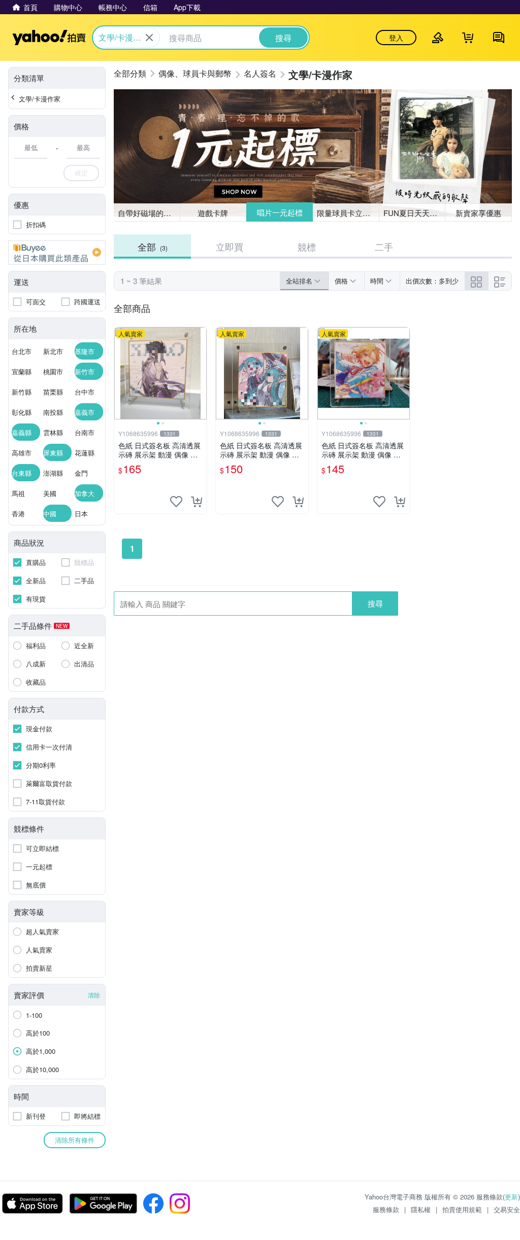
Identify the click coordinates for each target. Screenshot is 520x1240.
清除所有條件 (74, 1140)
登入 (396, 37)
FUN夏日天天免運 (414, 212)
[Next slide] (200, 373)
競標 (307, 246)
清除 (94, 994)
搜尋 (375, 603)
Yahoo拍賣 (49, 37)
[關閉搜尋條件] (149, 37)
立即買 (229, 246)
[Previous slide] (120, 373)
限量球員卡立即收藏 (348, 212)
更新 (511, 1196)
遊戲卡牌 (213, 212)
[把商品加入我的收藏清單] (176, 501)
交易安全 (507, 1209)
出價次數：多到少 (432, 281)
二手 (384, 246)
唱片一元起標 (280, 212)
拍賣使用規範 (462, 1209)
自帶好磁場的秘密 (148, 212)
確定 (81, 173)
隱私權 (421, 1209)
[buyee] (57, 252)
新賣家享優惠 (478, 212)
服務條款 (386, 1209)
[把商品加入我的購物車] (196, 501)
